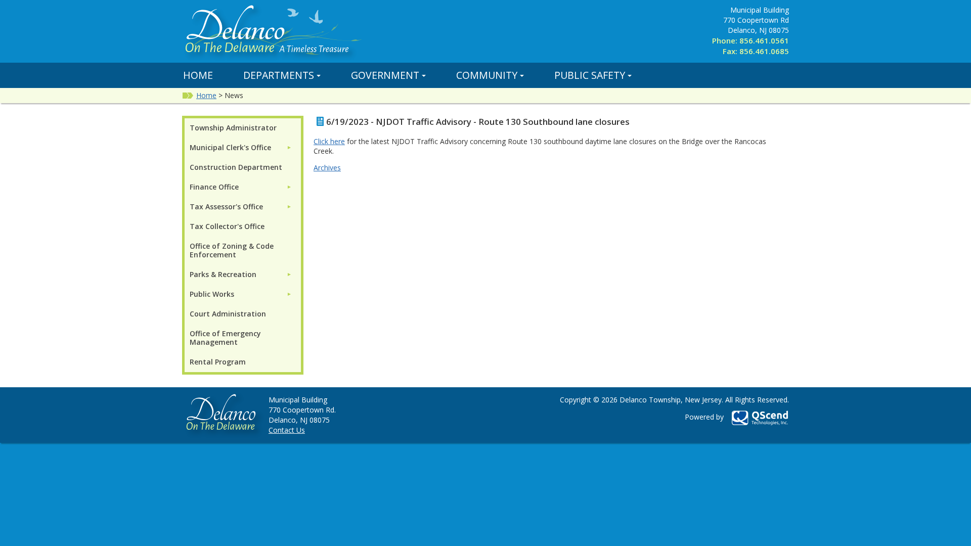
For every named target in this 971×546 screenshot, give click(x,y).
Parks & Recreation (223, 274)
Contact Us (287, 430)
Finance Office (214, 187)
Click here (329, 141)
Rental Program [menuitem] (218, 362)
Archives (327, 167)
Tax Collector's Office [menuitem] (227, 226)
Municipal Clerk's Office (230, 147)
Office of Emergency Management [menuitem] (225, 338)
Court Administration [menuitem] (228, 313)
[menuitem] (241, 147)
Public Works (212, 294)
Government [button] (385, 75)
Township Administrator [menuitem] (233, 127)
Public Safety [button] (589, 75)
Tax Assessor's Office (226, 206)
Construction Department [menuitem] (236, 167)
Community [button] (486, 75)
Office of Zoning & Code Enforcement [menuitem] (232, 250)
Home (198, 75)
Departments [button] (278, 75)
